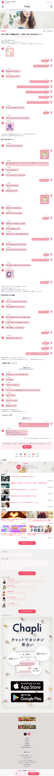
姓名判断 (17, 582)
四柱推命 (13, 581)
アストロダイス (22, 599)
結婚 (47, 561)
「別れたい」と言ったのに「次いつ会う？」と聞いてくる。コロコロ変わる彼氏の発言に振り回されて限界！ (39, 520)
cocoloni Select (27, 765)
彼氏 (34, 561)
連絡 (15, 564)
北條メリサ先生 (10, 585)
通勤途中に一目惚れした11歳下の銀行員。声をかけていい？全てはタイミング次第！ (13, 520)
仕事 (4, 567)
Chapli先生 (26, 463)
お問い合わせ (27, 740)
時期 (20, 561)
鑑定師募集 (27, 743)
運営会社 (27, 738)
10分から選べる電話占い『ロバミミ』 (27, 755)
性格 (46, 564)
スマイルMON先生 (11, 597)
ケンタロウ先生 (10, 603)
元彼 (21, 564)
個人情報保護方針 (27, 745)
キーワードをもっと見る (27, 573)
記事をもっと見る (27, 542)
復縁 (10, 564)
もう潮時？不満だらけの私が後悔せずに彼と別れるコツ (22, 476)
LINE (33, 564)
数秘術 (14, 587)
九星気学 (18, 581)
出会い (26, 564)
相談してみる (27, 446)
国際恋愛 (25, 37)
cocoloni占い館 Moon (27, 757)
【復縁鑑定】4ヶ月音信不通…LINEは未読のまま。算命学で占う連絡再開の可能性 (28, 483)
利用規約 (27, 742)
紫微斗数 (23, 581)
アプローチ (11, 37)
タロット (25, 470)
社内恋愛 (40, 564)
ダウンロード (49, 2)
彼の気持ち (18, 37)
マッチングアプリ (18, 567)
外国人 (31, 37)
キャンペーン (21, 554)
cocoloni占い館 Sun (27, 764)
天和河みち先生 (10, 591)
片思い (4, 37)
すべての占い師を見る (26, 611)
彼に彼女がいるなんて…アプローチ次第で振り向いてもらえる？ (24, 502)
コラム (29, 554)
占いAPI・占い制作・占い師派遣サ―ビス (27, 760)
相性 (4, 564)
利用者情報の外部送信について (27, 747)
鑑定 (4, 30)
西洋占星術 (10, 593)
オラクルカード (11, 582)
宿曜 (9, 581)
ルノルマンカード (40, 581)
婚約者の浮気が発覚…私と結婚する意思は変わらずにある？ (23, 496)
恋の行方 (13, 561)
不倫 (10, 567)
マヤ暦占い (28, 581)
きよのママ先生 (10, 579)
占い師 (11, 554)
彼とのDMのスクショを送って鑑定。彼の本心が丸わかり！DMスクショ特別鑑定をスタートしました (13, 534)
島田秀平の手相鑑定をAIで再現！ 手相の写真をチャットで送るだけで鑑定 (39, 534)
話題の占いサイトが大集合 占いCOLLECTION (27, 762)
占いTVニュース (27, 758)
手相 (18, 587)
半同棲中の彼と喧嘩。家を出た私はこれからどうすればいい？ (24, 489)
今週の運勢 (27, 561)
